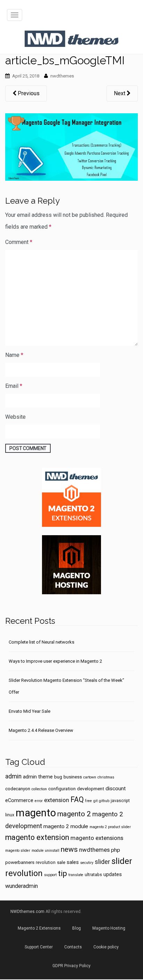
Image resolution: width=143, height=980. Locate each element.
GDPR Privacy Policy (71, 965)
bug (58, 776)
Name (14, 355)
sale (61, 862)
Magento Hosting (108, 928)
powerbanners (19, 862)
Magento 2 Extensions (39, 928)
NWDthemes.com (27, 911)
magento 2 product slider (110, 827)
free (88, 801)
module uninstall (45, 850)
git (95, 801)
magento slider (17, 850)
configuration (62, 788)
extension (56, 800)
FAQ (77, 799)
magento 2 (74, 814)
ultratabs (93, 874)
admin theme (38, 777)
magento (36, 813)
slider (102, 861)
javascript (120, 800)
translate (75, 875)
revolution (46, 862)
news (69, 849)
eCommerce (19, 800)
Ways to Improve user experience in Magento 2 (55, 661)
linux (9, 814)
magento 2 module (65, 826)
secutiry (86, 862)
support (50, 875)
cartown (89, 777)
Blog (76, 928)
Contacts (73, 947)
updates (112, 874)
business (73, 776)
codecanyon (17, 788)
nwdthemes (62, 76)
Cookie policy (106, 947)
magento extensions (96, 837)
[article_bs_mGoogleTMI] (71, 146)
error (39, 801)
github (104, 801)
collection (39, 789)
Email (13, 386)
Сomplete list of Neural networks (41, 642)
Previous (28, 93)
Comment (18, 242)
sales (73, 862)
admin (13, 776)
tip (62, 873)
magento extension (37, 837)
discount (116, 788)
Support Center (39, 947)
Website (15, 417)
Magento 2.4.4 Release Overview (41, 730)
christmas (106, 777)
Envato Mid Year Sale (29, 711)
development (90, 788)
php (115, 850)
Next (120, 93)
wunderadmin (21, 886)
